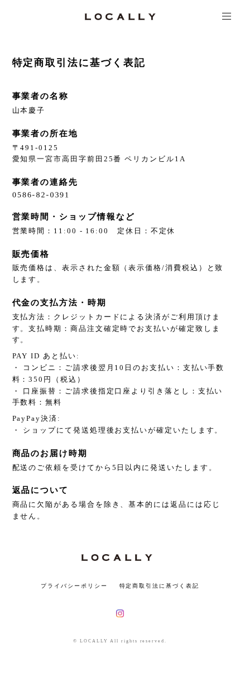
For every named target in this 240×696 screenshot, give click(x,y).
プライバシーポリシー (74, 586)
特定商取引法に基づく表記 (159, 586)
